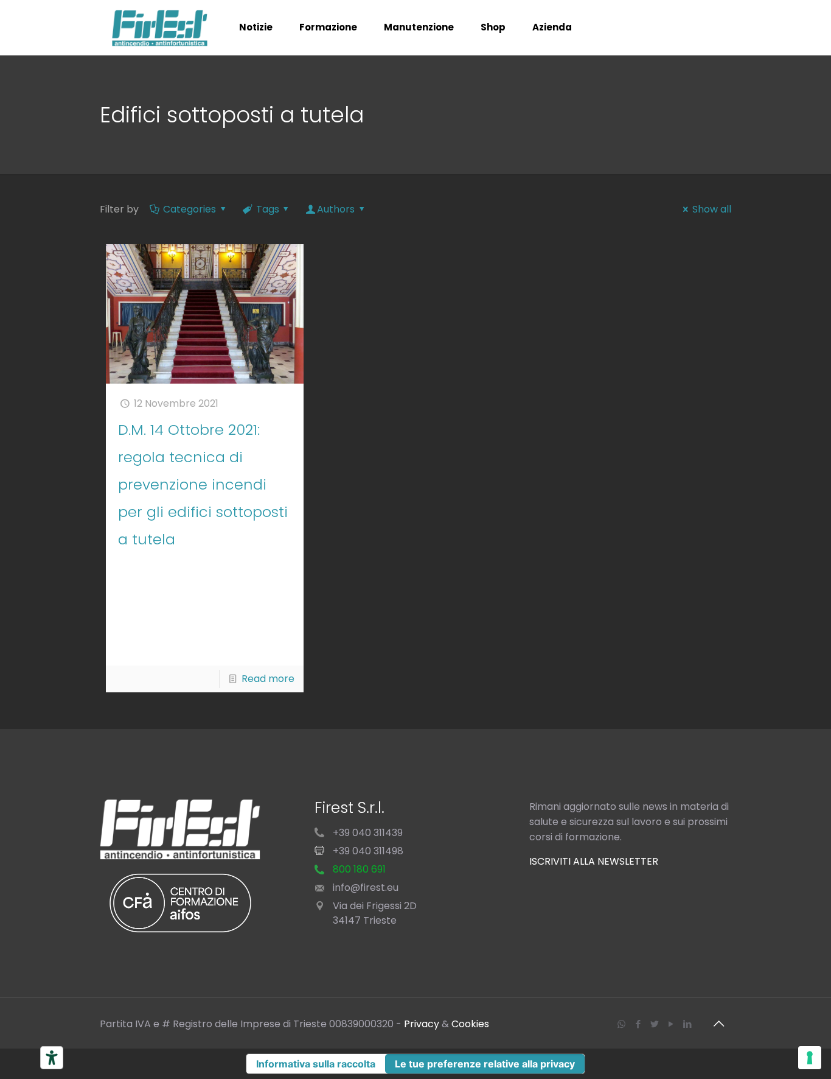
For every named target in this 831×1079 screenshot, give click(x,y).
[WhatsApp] (621, 1023)
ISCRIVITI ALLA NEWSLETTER (593, 861)
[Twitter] (654, 1023)
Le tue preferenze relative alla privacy (485, 1064)
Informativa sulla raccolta (315, 1064)
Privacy (421, 1024)
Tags (267, 209)
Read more (268, 679)
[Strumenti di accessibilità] (51, 1057)
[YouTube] (670, 1023)
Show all (711, 209)
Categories (189, 209)
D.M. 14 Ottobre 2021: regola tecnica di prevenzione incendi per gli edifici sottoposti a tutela (203, 484)
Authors (336, 209)
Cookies (470, 1024)
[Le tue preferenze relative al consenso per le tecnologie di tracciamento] (809, 1057)
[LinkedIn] (687, 1023)
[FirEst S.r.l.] (160, 27)
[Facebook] (637, 1023)
